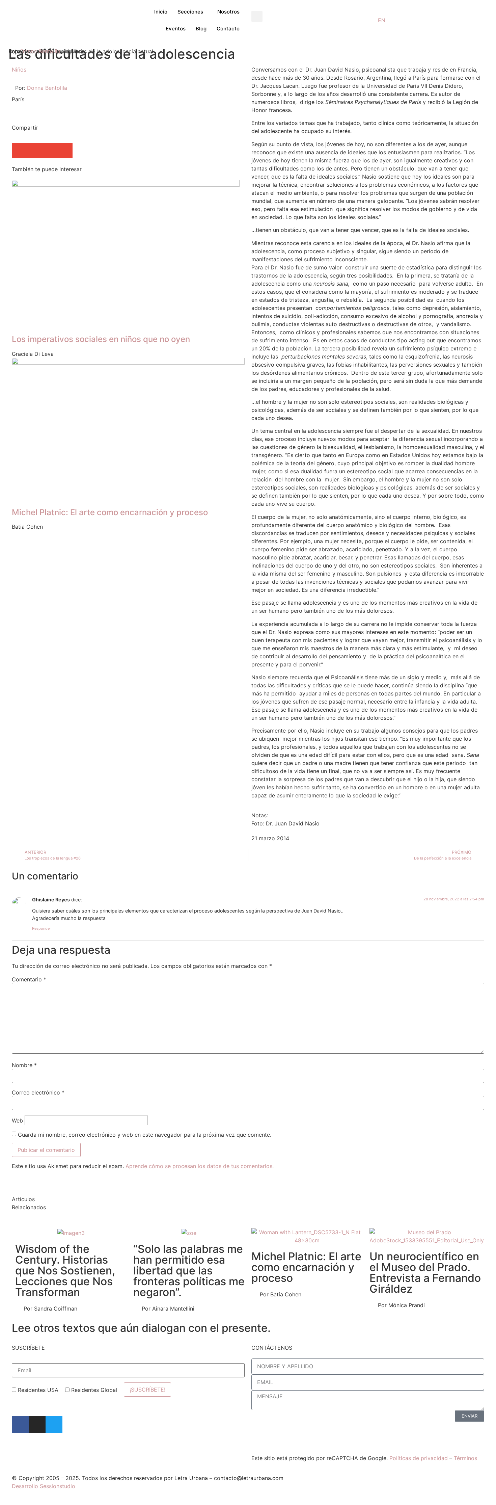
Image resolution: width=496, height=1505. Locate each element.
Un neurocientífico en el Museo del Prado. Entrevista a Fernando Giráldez (425, 1272)
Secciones (190, 11)
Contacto (228, 28)
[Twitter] (54, 1424)
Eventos (176, 28)
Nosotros (228, 11)
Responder (41, 928)
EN (381, 20)
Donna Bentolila (40, 51)
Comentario (29, 979)
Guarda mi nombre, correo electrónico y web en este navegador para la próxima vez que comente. (144, 1134)
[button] (257, 16)
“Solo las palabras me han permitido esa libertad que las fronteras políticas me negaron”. (189, 1270)
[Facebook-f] (20, 1424)
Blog (201, 28)
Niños (19, 69)
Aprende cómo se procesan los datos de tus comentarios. (200, 1166)
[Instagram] (37, 1424)
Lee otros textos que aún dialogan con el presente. (141, 1328)
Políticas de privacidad (418, 1458)
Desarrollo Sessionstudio (43, 1486)
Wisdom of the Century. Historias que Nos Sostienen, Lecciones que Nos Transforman (65, 1270)
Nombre (24, 1065)
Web (17, 1120)
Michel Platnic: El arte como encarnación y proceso (306, 1267)
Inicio (160, 11)
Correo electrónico (38, 1092)
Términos (465, 1458)
